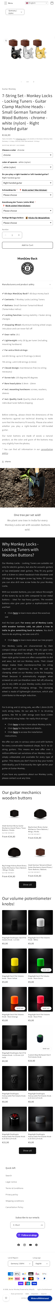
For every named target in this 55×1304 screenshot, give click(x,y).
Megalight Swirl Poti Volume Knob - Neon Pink (39, 1015)
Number (5, 229)
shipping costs (21, 139)
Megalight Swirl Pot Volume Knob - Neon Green (38, 977)
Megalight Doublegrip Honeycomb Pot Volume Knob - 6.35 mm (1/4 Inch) (40, 1095)
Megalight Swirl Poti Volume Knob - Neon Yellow (13, 977)
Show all (27, 884)
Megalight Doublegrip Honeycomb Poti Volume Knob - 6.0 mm (14, 1095)
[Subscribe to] (41, 1225)
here (15, 728)
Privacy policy (12, 1194)
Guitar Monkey (14, 1289)
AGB (27, 1294)
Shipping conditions (15, 1201)
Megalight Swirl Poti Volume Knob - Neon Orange (13, 1015)
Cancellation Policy (14, 1207)
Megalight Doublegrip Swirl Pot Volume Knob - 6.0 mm (14, 939)
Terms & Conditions (14, 1188)
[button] (6, 3)
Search (9, 1175)
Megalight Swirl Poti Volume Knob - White (39, 939)
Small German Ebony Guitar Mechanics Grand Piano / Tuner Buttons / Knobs (14, 828)
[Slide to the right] (34, 82)
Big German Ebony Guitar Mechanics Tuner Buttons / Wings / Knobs (38, 829)
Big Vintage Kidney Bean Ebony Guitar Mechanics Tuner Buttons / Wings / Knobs (14, 868)
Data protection (17, 1294)
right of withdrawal (44, 1289)
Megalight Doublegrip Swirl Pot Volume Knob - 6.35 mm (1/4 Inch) (14, 1055)
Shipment (34, 1294)
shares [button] (8, 461)
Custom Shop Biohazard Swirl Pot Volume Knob (39, 1056)
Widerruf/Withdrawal (40, 1298)
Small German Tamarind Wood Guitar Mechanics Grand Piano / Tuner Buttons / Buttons (40, 867)
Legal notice (11, 1182)
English (32, 3)
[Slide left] (21, 82)
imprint (44, 1294)
